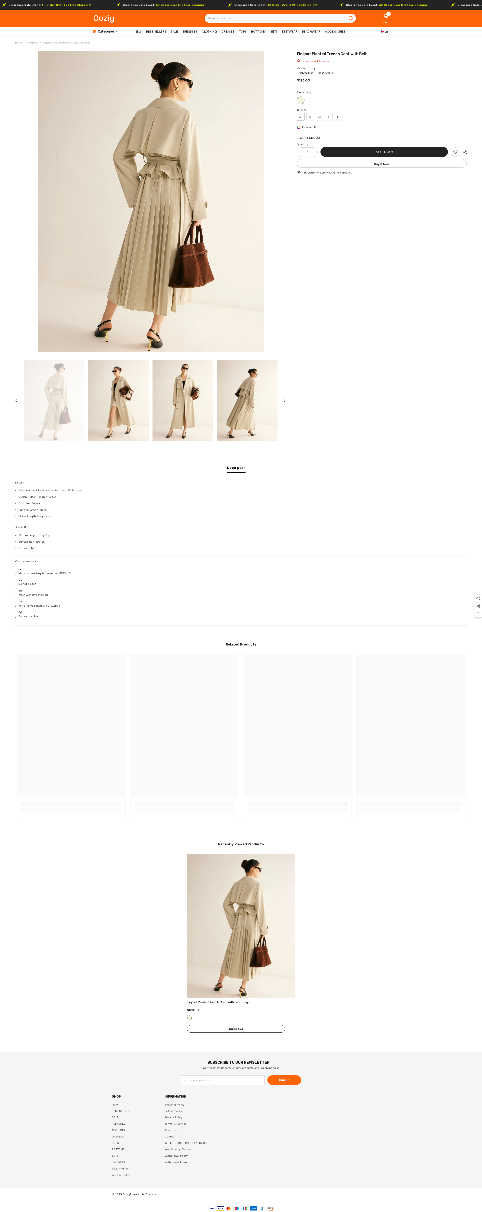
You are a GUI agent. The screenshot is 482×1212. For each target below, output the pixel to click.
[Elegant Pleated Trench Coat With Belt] (241, 926)
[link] (70, 803)
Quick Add (236, 1029)
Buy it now (382, 164)
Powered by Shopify (143, 1194)
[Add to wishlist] (455, 152)
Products (32, 42)
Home (19, 42)
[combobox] (275, 18)
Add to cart (384, 152)
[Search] (280, 18)
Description (236, 467)
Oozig (312, 68)
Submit (284, 1080)
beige (189, 1018)
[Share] (463, 152)
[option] (150, 201)
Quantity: (303, 144)
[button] (16, 400)
